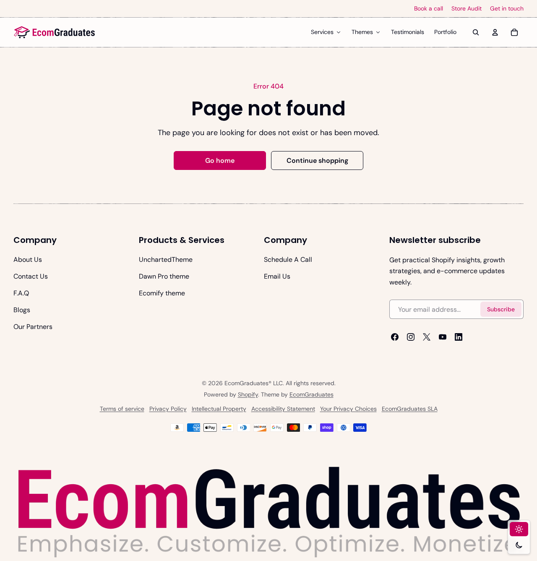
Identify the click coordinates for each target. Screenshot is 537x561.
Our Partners (32, 326)
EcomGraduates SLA (410, 409)
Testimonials (407, 32)
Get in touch (507, 8)
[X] (427, 337)
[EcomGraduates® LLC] (54, 32)
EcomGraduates (311, 395)
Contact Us (30, 276)
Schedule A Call (288, 259)
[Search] (476, 32)
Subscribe (501, 309)
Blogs (21, 309)
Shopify (248, 395)
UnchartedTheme (166, 259)
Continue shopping (317, 160)
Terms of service (122, 409)
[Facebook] (395, 337)
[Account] (495, 32)
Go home (220, 160)
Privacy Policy (168, 409)
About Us (27, 259)
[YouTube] (443, 337)
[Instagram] (411, 337)
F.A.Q (21, 293)
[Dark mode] (519, 545)
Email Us (277, 276)
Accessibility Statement (283, 409)
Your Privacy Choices (348, 409)
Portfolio (445, 32)
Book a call (428, 8)
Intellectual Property (219, 409)
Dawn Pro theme (164, 276)
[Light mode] (519, 529)
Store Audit (466, 8)
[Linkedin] (459, 337)
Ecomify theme (162, 293)
